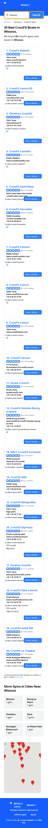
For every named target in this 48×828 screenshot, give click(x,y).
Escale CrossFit (19, 383)
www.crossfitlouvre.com (17, 294)
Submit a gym (20, 814)
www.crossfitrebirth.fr (16, 60)
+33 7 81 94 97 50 (13, 602)
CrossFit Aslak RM (21, 628)
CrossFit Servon (20, 358)
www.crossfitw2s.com (16, 486)
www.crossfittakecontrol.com (19, 599)
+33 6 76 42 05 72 (13, 464)
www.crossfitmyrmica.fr (17, 537)
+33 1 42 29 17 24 (13, 514)
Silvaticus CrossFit (20, 113)
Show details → (32, 78)
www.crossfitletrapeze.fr (17, 660)
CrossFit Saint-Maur (21, 186)
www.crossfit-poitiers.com (18, 256)
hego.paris (11, 511)
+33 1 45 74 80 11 (13, 577)
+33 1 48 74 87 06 (13, 100)
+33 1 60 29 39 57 (13, 370)
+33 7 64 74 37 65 (13, 395)
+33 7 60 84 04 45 (13, 489)
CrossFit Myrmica (21, 527)
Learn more (19, 677)
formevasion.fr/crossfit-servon (19, 367)
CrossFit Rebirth (19, 50)
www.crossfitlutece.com (17, 332)
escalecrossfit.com (14, 392)
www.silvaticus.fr (13, 123)
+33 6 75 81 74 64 (13, 259)
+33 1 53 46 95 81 (13, 62)
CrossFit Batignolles (23, 502)
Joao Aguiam (28, 820)
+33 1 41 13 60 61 (13, 426)
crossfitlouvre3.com (15, 98)
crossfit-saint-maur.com (17, 196)
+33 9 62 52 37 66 (13, 296)
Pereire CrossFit (20, 565)
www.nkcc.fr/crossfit (15, 461)
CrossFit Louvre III (20, 88)
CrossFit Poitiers (19, 247)
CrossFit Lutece (19, 322)
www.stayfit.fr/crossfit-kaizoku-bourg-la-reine (23, 422)
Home (6, 22)
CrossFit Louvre (19, 284)
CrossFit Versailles (20, 209)
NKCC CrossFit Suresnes (25, 452)
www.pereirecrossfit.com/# (18, 574)
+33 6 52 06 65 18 (13, 637)
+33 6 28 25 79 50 (13, 662)
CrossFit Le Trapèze (22, 650)
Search (36, 14)
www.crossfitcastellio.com (18, 160)
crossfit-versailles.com (16, 218)
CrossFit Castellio (20, 151)
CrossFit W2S (18, 477)
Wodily (25, 5)
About (33, 814)
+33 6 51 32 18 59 (13, 125)
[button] (26, 751)
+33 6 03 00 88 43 (13, 221)
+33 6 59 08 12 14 (13, 539)
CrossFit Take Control (23, 590)
